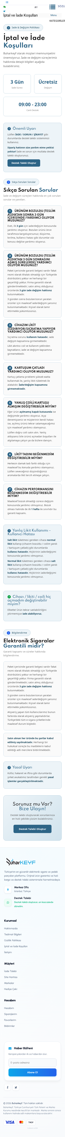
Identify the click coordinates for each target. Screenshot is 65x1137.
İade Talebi (10, 971)
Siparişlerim (10, 1014)
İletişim (8, 952)
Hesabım (9, 1008)
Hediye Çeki (10, 989)
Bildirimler (9, 1026)
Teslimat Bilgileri (13, 934)
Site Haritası (10, 977)
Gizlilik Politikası (12, 940)
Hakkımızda (11, 928)
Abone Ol (32, 1072)
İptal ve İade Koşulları (16, 946)
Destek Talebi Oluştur (24, 162)
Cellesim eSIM (32, 1128)
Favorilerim (10, 1020)
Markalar (9, 983)
